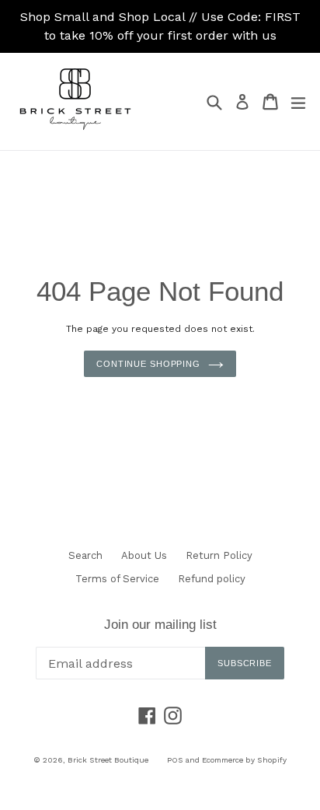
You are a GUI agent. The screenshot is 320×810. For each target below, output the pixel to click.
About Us (144, 555)
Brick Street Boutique (108, 760)
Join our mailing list (160, 624)
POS (175, 760)
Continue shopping (148, 363)
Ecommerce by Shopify (244, 760)
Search (85, 555)
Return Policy (219, 555)
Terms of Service (117, 579)
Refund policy (211, 579)
